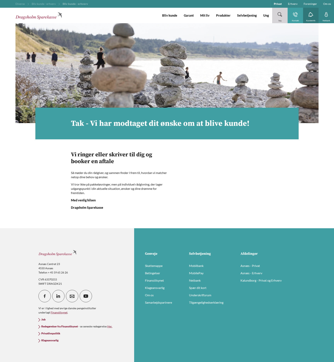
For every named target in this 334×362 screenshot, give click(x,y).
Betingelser (152, 273)
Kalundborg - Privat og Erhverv (261, 280)
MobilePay (196, 273)
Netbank (195, 280)
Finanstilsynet (154, 280)
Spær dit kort (197, 288)
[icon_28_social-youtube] (86, 296)
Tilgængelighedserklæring (206, 302)
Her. (109, 326)
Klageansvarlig (154, 288)
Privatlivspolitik (50, 333)
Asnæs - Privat (250, 265)
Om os (149, 295)
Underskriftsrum (200, 295)
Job (43, 319)
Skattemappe (154, 265)
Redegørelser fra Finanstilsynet (59, 326)
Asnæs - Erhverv (251, 273)
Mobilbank (196, 265)
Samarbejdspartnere (158, 302)
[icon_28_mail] (72, 296)
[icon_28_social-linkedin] (58, 296)
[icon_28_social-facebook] (44, 296)
